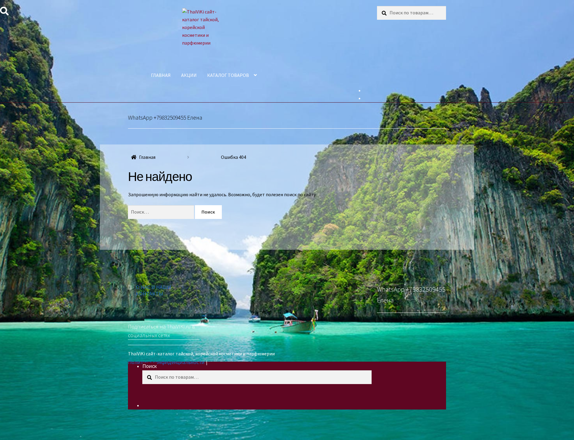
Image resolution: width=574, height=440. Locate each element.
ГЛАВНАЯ (161, 75)
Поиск (149, 366)
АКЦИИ (189, 75)
